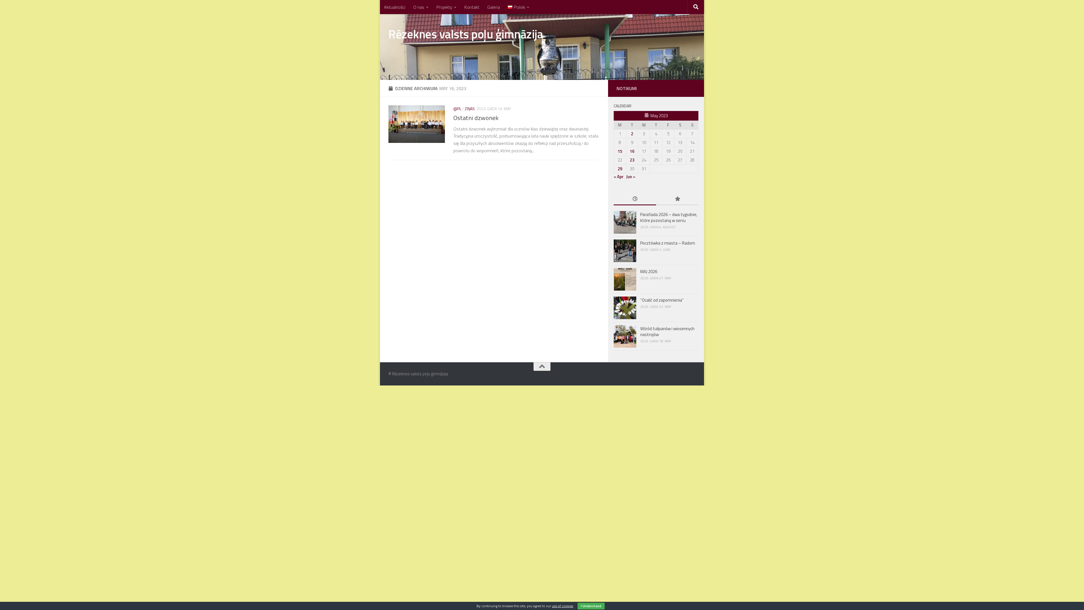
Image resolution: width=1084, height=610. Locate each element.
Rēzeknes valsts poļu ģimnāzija (465, 33)
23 (632, 160)
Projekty (444, 7)
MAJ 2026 (648, 271)
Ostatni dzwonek (476, 118)
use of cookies (562, 606)
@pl (457, 109)
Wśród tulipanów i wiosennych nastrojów (667, 331)
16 (632, 151)
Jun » (630, 176)
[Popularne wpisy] (677, 199)
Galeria (493, 7)
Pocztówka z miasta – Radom (668, 243)
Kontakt (471, 7)
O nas (418, 7)
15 (620, 151)
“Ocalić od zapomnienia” (662, 300)
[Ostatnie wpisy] (635, 199)
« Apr (619, 176)
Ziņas (470, 109)
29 (620, 168)
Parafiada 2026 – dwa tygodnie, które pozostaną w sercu (668, 217)
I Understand (591, 606)
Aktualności (394, 7)
